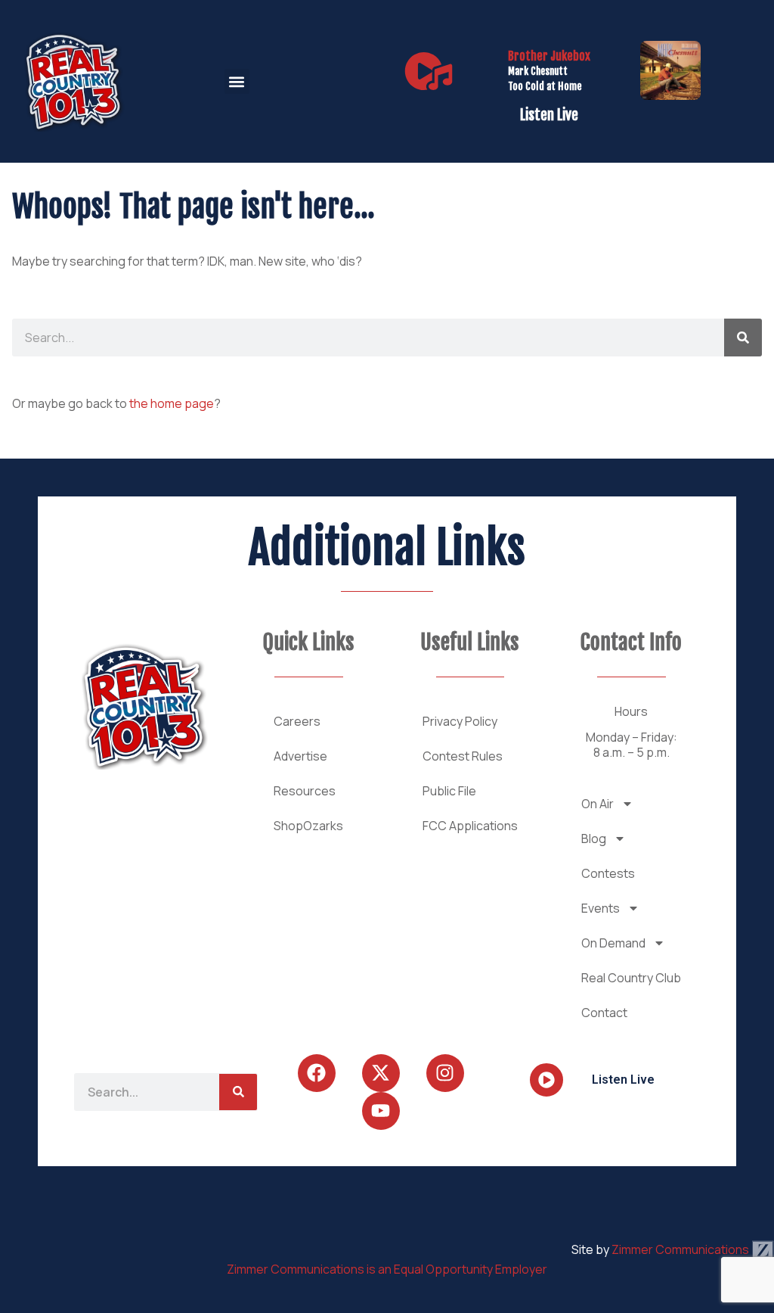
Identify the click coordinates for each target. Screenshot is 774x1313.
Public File (449, 791)
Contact (604, 1012)
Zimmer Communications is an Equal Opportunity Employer (387, 1269)
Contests (608, 873)
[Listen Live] (428, 71)
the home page (171, 403)
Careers (297, 721)
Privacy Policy (460, 721)
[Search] (743, 337)
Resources (305, 791)
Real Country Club (631, 977)
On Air (597, 803)
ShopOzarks (308, 825)
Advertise (300, 756)
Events (600, 908)
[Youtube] (381, 1111)
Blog (593, 838)
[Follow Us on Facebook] (317, 1073)
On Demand (613, 943)
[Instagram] (445, 1073)
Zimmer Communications (681, 1249)
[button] (236, 81)
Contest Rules (463, 756)
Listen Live (549, 115)
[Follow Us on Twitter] (381, 1073)
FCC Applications (470, 825)
